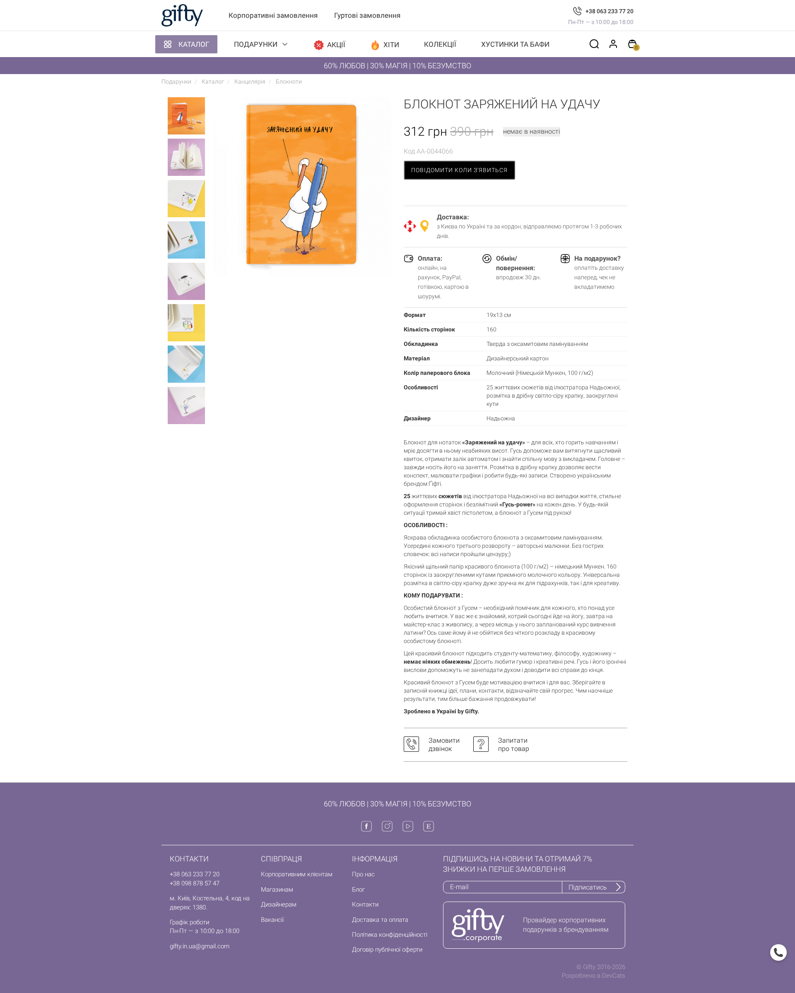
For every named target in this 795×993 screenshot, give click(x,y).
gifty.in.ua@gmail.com (199, 946)
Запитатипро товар (513, 744)
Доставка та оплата (380, 919)
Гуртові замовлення (367, 15)
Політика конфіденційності (389, 934)
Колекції (440, 44)
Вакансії (272, 919)
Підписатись (588, 887)
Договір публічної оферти (387, 949)
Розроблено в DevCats (593, 975)
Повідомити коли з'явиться (459, 170)
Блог (358, 889)
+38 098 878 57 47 (194, 883)
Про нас (363, 874)
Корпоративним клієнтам (296, 874)
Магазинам (277, 889)
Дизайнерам (278, 904)
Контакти (365, 904)
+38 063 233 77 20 (609, 11)
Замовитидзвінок (444, 744)
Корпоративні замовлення (273, 15)
